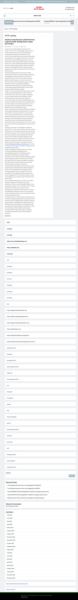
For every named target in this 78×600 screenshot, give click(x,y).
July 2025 (9, 553)
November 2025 (11, 540)
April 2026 (9, 524)
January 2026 (10, 534)
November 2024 (11, 578)
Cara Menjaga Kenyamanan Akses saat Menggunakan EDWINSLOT (24, 485)
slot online (9, 442)
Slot (8, 410)
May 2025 (9, 559)
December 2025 (11, 537)
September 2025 (11, 546)
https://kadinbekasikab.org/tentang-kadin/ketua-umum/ (21, 341)
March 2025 (10, 565)
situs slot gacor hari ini (13, 366)
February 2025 (10, 568)
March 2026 (10, 527)
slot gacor (9, 266)
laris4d (9, 404)
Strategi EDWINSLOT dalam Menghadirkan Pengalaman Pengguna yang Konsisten (28, 491)
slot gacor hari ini (11, 348)
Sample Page (37, 15)
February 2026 (10, 530)
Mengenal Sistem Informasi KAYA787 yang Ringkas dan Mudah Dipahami (25, 498)
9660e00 (8, 46)
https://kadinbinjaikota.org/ (14, 329)
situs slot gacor (11, 461)
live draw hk (10, 398)
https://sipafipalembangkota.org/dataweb (16, 144)
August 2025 (10, 549)
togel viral (9, 373)
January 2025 (10, 571)
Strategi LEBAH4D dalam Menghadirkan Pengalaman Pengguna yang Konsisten (47, 2)
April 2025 (9, 562)
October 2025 (10, 543)
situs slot (9, 435)
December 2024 (11, 575)
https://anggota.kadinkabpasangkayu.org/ (17, 316)
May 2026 (9, 521)
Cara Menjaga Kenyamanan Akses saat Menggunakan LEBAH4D (23, 488)
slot (8, 260)
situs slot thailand (11, 417)
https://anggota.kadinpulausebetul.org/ (17, 310)
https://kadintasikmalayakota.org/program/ (18, 335)
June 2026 (9, 518)
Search (8, 473)
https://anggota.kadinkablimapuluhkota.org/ (18, 323)
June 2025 (9, 556)
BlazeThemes (24, 597)
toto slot (9, 279)
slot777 (9, 423)
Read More (7, 216)
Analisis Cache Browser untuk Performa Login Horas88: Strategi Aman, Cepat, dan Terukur (20, 42)
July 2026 (9, 515)
